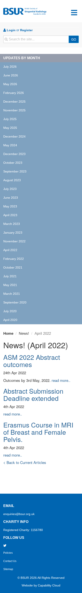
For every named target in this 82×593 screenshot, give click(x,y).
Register (26, 30)
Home (8, 333)
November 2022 (14, 241)
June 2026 (10, 75)
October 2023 (12, 162)
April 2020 (10, 320)
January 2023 (12, 232)
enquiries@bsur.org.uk (19, 514)
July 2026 (10, 66)
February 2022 (13, 258)
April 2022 (10, 250)
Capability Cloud (49, 585)
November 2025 (14, 110)
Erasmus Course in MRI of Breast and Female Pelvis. (38, 432)
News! (24, 333)
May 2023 (10, 206)
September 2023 (14, 171)
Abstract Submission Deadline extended (33, 394)
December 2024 (14, 136)
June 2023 (10, 197)
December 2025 (14, 101)
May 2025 (10, 127)
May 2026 (10, 84)
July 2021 (10, 276)
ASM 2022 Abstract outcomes (31, 360)
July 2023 (10, 189)
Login (11, 30)
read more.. (61, 380)
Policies (8, 552)
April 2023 (10, 215)
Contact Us (9, 561)
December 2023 (14, 154)
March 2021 (11, 293)
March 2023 (11, 224)
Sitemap (8, 569)
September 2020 (14, 302)
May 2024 (10, 145)
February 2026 (13, 93)
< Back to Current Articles (24, 462)
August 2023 (12, 180)
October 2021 (12, 267)
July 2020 (10, 311)
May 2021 (10, 285)
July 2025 (10, 119)
